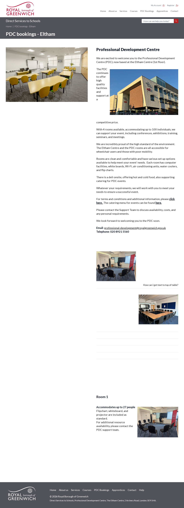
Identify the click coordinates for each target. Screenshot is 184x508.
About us (113, 11)
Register (171, 5)
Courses (134, 11)
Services (123, 11)
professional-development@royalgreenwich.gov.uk (135, 227)
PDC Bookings (147, 11)
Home (103, 11)
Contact (174, 11)
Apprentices (162, 11)
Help (141, 489)
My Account (156, 5)
